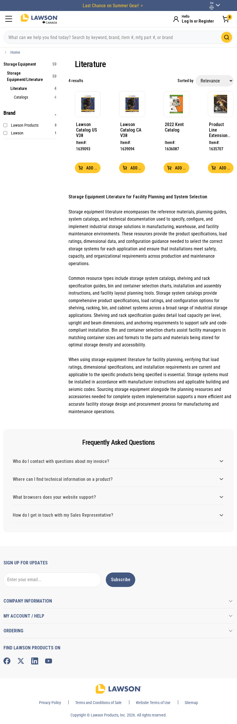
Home (15, 52)
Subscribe (120, 579)
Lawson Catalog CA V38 (130, 130)
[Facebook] (6, 660)
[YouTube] (48, 660)
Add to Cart (93, 168)
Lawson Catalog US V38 (86, 130)
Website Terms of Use (153, 702)
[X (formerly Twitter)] (20, 660)
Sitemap (191, 702)
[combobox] (118, 37)
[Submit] (226, 37)
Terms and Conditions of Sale (98, 702)
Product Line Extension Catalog (218, 130)
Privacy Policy (50, 702)
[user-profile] (211, 7)
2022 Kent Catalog (174, 127)
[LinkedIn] (34, 660)
